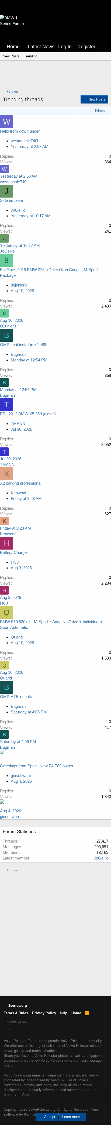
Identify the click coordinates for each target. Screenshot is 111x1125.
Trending (30, 56)
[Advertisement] (57, 75)
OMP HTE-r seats (16, 696)
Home (13, 46)
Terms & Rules (16, 1013)
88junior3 (19, 285)
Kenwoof (18, 493)
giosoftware (21, 775)
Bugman (18, 354)
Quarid (17, 637)
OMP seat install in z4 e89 (23, 344)
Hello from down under (20, 131)
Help (63, 1013)
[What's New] (103, 46)
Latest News (41, 46)
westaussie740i (24, 141)
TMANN (18, 423)
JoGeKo (18, 210)
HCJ (15, 562)
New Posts (11, 56)
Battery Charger (14, 552)
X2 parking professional (20, 483)
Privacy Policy (44, 1013)
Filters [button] (100, 111)
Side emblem (11, 200)
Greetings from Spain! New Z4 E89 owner (36, 766)
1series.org (17, 1005)
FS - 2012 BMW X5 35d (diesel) (28, 414)
